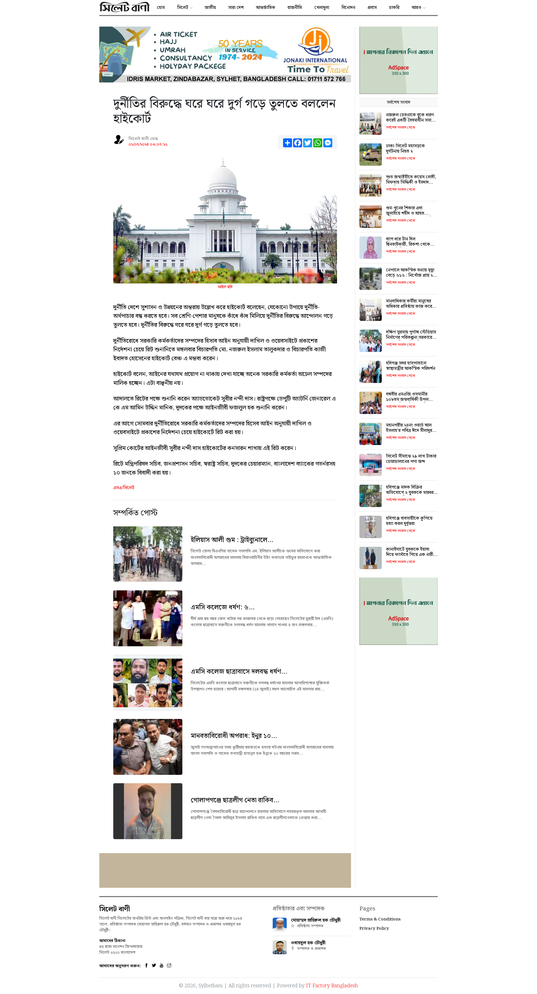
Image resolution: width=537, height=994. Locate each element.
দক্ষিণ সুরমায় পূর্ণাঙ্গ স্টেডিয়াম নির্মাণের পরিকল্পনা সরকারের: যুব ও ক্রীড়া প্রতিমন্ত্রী (411, 337)
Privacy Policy (374, 928)
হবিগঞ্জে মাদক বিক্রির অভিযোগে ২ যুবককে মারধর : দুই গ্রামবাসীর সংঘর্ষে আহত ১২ (411, 492)
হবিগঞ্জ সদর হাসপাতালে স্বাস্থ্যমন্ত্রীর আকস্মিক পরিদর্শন (410, 366)
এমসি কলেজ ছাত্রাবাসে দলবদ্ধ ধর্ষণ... (239, 671)
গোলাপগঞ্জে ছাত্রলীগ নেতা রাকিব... (235, 800)
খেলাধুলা (321, 7)
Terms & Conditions (380, 919)
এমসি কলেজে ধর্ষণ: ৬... (223, 607)
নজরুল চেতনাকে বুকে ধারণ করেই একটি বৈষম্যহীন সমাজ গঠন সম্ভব (410, 120)
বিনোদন (348, 7)
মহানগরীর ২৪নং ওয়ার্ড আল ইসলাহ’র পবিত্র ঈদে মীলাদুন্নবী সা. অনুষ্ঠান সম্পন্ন (410, 430)
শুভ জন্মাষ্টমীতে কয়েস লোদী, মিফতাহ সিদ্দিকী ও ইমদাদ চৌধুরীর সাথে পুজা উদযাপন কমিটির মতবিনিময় (411, 185)
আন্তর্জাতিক (265, 7)
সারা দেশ (236, 7)
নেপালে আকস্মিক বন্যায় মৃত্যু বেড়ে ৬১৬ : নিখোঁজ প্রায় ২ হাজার (410, 275)
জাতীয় (210, 7)
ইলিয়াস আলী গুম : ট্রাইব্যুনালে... (232, 540)
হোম (161, 7)
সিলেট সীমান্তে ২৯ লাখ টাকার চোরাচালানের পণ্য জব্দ (411, 459)
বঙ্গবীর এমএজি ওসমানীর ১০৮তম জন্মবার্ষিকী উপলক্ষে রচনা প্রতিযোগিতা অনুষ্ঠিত (410, 399)
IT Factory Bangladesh (332, 986)
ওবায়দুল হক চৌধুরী (308, 942)
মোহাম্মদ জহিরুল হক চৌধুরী (316, 920)
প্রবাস (372, 7)
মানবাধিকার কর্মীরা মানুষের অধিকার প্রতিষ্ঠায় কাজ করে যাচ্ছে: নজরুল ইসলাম (409, 306)
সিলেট (182, 7)
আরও (416, 7)
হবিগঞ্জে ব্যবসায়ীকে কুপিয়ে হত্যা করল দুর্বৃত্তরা (409, 521)
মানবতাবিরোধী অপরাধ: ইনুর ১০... (234, 736)
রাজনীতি (295, 7)
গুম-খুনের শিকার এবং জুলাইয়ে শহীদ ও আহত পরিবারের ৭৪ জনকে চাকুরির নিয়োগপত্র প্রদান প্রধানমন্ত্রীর (410, 216)
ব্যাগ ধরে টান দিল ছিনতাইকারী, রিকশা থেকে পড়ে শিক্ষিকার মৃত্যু (408, 244)
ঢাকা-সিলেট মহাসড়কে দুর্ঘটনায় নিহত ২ (405, 149)
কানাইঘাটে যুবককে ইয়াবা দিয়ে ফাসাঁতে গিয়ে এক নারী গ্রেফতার (409, 555)
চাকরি (394, 7)
